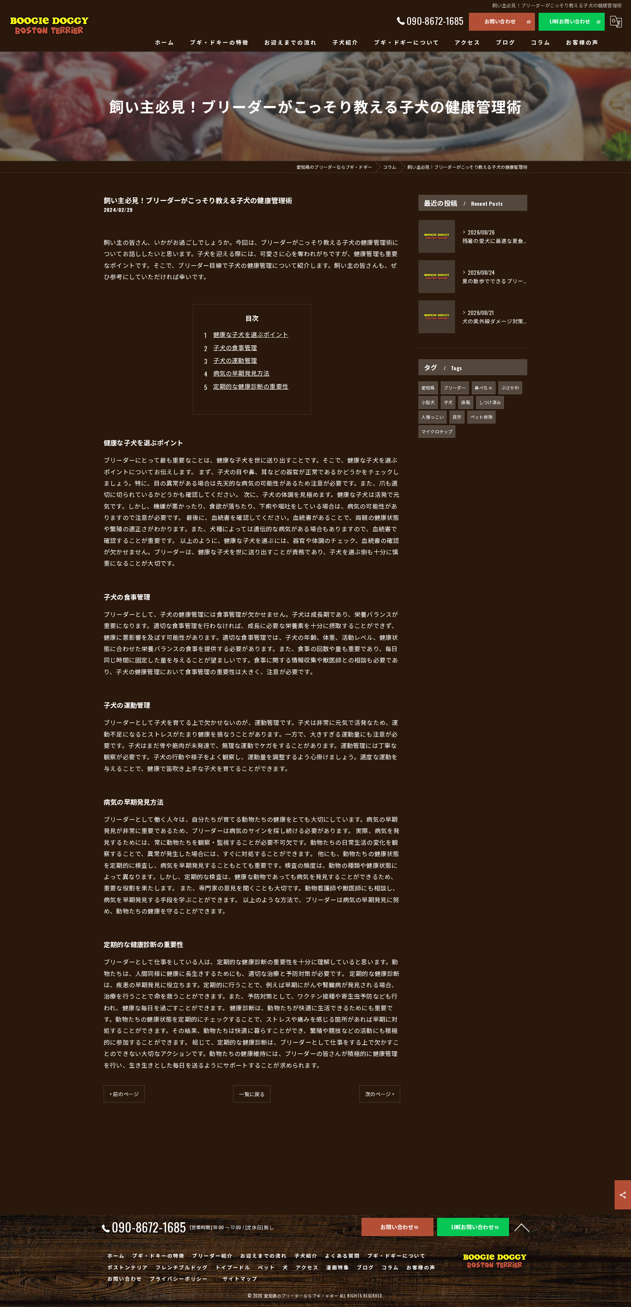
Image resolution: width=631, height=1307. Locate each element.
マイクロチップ (436, 431)
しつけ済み (490, 402)
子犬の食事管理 (235, 347)
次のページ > (379, 1094)
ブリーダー (455, 387)
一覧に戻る (252, 1094)
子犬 (448, 402)
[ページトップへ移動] (522, 1227)
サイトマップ (240, 1278)
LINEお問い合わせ (570, 21)
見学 (456, 417)
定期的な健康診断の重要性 (250, 386)
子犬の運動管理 (235, 360)
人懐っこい (432, 417)
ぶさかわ (510, 387)
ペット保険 (481, 417)
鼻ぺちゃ (484, 387)
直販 (465, 402)
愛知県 (428, 387)
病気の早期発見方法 (241, 372)
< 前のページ (124, 1094)
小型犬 (428, 402)
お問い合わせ (500, 21)
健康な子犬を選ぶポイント (250, 334)
